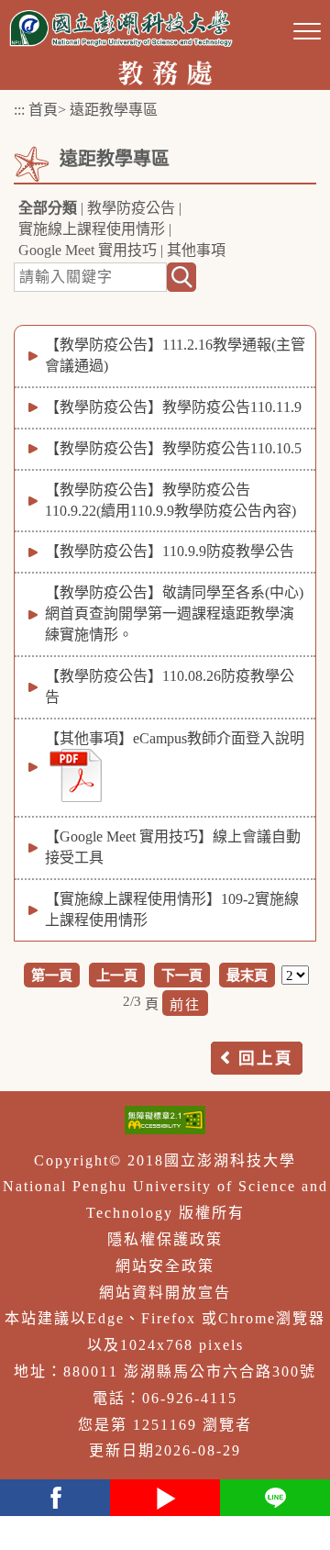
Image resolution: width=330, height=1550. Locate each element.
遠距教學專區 (114, 109)
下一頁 (182, 975)
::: (19, 109)
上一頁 (117, 975)
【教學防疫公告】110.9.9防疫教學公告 (169, 551)
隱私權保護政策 (165, 1239)
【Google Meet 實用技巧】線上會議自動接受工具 (173, 847)
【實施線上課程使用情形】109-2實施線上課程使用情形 (172, 909)
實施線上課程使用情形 (91, 229)
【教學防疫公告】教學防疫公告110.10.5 (173, 448)
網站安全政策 (165, 1266)
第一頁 (51, 975)
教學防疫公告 (131, 208)
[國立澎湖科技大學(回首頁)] (121, 28)
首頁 (43, 109)
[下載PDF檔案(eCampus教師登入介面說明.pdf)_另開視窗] (76, 775)
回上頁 (265, 1058)
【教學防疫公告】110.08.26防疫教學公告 (169, 686)
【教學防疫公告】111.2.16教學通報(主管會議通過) (175, 355)
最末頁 (247, 975)
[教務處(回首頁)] (165, 71)
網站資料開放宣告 (165, 1292)
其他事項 (196, 250)
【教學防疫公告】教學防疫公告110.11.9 (173, 407)
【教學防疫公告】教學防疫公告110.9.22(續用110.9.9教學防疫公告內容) (170, 500)
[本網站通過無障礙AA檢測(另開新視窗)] (165, 1120)
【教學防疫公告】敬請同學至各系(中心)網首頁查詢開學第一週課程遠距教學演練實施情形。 (174, 613)
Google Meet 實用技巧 (87, 250)
